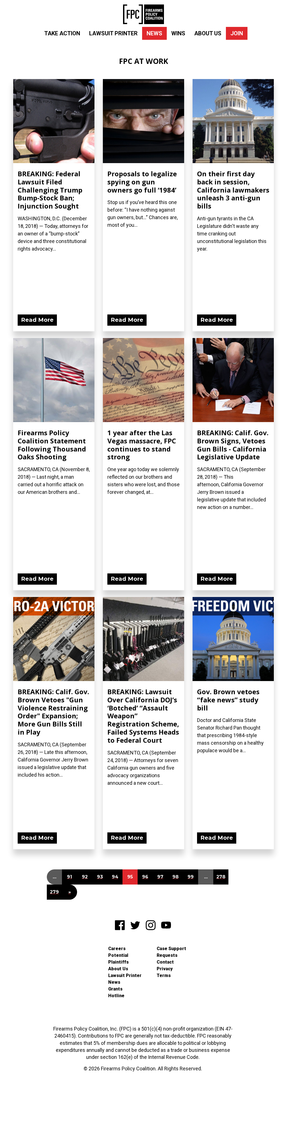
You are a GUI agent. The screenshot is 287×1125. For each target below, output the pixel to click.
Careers (117, 948)
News (154, 33)
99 (191, 876)
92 (85, 876)
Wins (178, 33)
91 (69, 876)
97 (160, 876)
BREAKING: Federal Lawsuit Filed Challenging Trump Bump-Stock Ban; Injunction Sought (50, 189)
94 (115, 876)
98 (175, 876)
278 (220, 876)
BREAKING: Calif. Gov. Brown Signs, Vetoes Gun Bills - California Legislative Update (233, 444)
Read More (37, 319)
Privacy (165, 968)
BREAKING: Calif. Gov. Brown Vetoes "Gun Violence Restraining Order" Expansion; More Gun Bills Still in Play (53, 712)
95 (130, 876)
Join (236, 33)
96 (145, 876)
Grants (115, 989)
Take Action (62, 33)
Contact (165, 962)
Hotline (116, 995)
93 (100, 876)
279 (54, 892)
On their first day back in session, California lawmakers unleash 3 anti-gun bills (233, 189)
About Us (207, 33)
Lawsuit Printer (113, 33)
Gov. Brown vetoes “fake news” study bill (228, 699)
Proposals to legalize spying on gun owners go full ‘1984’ (142, 182)
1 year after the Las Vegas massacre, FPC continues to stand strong (141, 444)
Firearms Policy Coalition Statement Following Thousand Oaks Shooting (52, 444)
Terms (164, 975)
